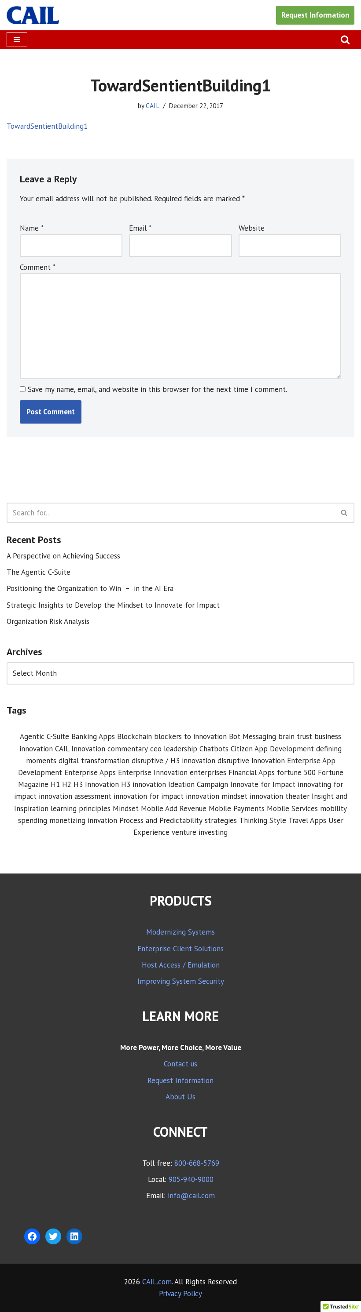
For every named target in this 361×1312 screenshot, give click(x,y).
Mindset (126, 808)
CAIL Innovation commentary (101, 749)
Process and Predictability (161, 820)
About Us (180, 1097)
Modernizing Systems (180, 932)
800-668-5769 (196, 1163)
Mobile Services (292, 808)
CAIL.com (157, 1282)
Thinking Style (262, 820)
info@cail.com (191, 1195)
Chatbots (213, 749)
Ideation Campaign (198, 784)
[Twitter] (53, 1236)
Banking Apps (93, 736)
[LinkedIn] (74, 1236)
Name (32, 228)
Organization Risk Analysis (48, 621)
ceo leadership (173, 749)
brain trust (295, 736)
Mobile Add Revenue (173, 808)
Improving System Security (180, 981)
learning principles (81, 808)
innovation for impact (149, 796)
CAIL (152, 105)
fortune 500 (296, 772)
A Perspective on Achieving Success (63, 556)
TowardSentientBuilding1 (47, 126)
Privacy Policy (180, 1293)
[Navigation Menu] (17, 39)
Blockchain (134, 736)
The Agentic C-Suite (38, 572)
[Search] (345, 39)
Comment (37, 267)
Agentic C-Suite (44, 736)
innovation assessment (75, 796)
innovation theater (279, 796)
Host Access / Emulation (181, 965)
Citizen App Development (272, 749)
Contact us (180, 1064)
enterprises (208, 772)
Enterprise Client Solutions (180, 948)
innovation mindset (216, 796)
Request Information (315, 15)
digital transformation (94, 760)
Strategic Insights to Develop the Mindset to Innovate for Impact (113, 605)
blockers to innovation (190, 736)
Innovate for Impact (262, 784)
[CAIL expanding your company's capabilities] (33, 15)
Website (252, 228)
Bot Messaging (252, 736)
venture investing (200, 832)
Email (140, 228)
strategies (221, 820)
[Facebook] (32, 1236)
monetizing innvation (83, 820)
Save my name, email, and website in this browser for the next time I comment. (157, 389)
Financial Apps (251, 772)
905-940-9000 (191, 1179)
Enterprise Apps (90, 772)
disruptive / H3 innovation (173, 760)
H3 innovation (143, 784)
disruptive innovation (251, 760)
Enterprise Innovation (153, 772)
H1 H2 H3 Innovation (85, 784)
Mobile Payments (237, 808)
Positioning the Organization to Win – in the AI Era (90, 588)
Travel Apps (307, 820)
